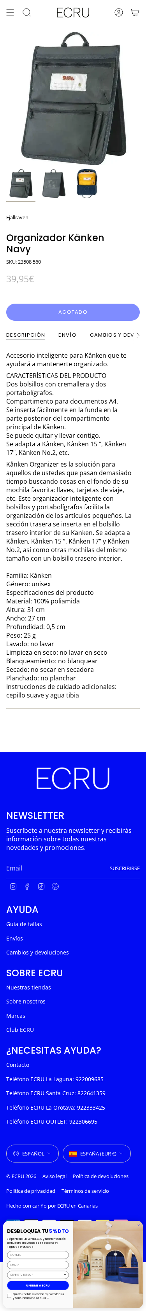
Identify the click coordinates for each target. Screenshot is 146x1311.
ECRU (63, 1205)
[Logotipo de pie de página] (73, 778)
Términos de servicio (85, 1190)
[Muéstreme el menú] (10, 12)
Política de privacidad (30, 1190)
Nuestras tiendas (28, 987)
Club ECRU (20, 1029)
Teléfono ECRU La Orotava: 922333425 (55, 1107)
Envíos (14, 938)
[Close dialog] (139, 1225)
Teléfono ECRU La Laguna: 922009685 (55, 1079)
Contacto (17, 1064)
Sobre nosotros (26, 1001)
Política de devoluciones (100, 1176)
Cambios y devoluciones (37, 952)
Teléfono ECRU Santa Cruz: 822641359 (56, 1093)
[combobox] (37, 1275)
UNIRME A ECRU (38, 1285)
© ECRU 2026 (21, 1176)
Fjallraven (17, 217)
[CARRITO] (135, 12)
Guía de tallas (24, 924)
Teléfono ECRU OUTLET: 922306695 (51, 1121)
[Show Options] (65, 1275)
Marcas (15, 1015)
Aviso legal (54, 1176)
